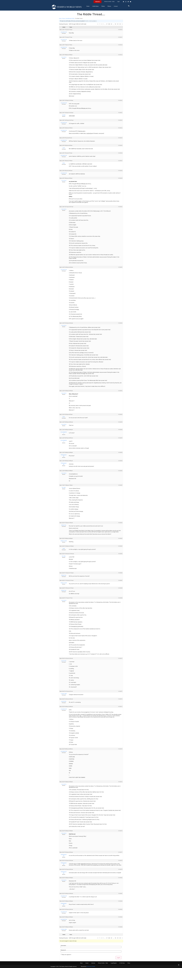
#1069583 (120, 909)
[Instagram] (126, 2)
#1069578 (120, 860)
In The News (122, 963)
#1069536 (120, 29)
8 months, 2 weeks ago (89, 20)
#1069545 (120, 145)
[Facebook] (123, 2)
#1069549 (120, 178)
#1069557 (120, 437)
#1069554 (120, 414)
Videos (103, 6)
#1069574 (120, 748)
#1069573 (120, 706)
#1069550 (120, 206)
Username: (63, 945)
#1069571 (120, 691)
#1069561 (120, 485)
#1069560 (120, 470)
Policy (129, 963)
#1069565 (120, 553)
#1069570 (120, 658)
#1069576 (120, 830)
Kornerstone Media (91, 966)
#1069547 (120, 160)
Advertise (93, 963)
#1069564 (120, 546)
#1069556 (120, 429)
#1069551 (120, 267)
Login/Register (114, 963)
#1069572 (120, 698)
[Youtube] (131, 2)
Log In (118, 957)
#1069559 (120, 460)
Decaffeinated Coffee (70, 18)
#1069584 (120, 916)
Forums (63, 18)
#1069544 (120, 137)
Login (118, 1)
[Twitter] (128, 2)
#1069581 (120, 893)
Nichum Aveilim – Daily (109, 1)
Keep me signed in (66, 954)
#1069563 (120, 538)
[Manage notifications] (179, 965)
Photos (109, 6)
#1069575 (120, 781)
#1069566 (120, 572)
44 (115, 24)
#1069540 (120, 100)
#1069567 (120, 580)
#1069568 (120, 588)
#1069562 (120, 522)
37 (106, 24)
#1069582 (120, 901)
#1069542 (120, 120)
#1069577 (120, 852)
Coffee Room (95, 6)
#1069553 (120, 390)
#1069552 (120, 323)
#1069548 (120, 170)
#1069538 (120, 44)
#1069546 (120, 153)
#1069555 (120, 422)
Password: (63, 950)
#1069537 (120, 37)
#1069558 (120, 452)
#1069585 (120, 926)
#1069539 (120, 54)
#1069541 (120, 112)
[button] (129, 6)
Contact (116, 6)
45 (117, 24)
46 (120, 24)
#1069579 (120, 869)
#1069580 (120, 877)
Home (87, 6)
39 (111, 24)
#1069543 (120, 127)
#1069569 (120, 597)
